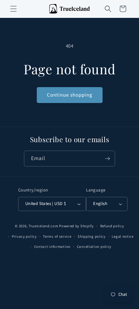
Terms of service (57, 236)
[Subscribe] (107, 158)
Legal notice (122, 236)
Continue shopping (69, 95)
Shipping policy (92, 236)
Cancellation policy (94, 246)
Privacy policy (24, 236)
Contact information (52, 246)
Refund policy (112, 226)
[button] (13, 8)
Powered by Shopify (76, 226)
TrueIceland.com (43, 226)
